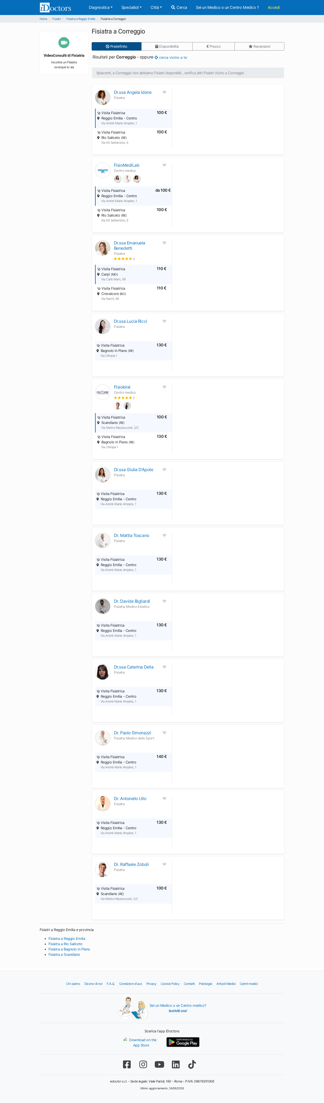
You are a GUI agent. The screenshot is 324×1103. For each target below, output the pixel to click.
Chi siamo (73, 984)
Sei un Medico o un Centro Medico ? (227, 7)
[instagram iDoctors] (143, 1064)
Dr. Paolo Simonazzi (132, 732)
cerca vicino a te (172, 57)
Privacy (151, 984)
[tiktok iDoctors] (191, 1064)
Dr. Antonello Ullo (130, 798)
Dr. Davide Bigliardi (132, 601)
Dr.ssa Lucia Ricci (130, 321)
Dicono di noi (93, 984)
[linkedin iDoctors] (175, 1064)
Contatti (189, 984)
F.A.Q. (111, 984)
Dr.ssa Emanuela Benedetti (129, 245)
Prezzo (215, 46)
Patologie (205, 984)
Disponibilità (168, 46)
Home (43, 19)
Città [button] (155, 7)
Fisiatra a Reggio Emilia (80, 19)
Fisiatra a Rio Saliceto (65, 944)
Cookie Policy (170, 984)
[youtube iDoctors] (159, 1064)
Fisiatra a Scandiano (64, 954)
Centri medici (249, 984)
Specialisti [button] (130, 7)
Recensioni (261, 46)
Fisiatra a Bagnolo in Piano (69, 949)
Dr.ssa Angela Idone (132, 92)
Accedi (274, 7)
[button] (124, 258)
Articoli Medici (226, 984)
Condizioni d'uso (130, 984)
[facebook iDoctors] (126, 1064)
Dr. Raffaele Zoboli (131, 864)
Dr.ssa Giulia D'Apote (133, 469)
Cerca (181, 7)
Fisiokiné (122, 387)
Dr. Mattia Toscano (131, 535)
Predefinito (118, 46)
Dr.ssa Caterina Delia (134, 667)
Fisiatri (56, 19)
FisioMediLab (127, 165)
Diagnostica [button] (99, 7)
